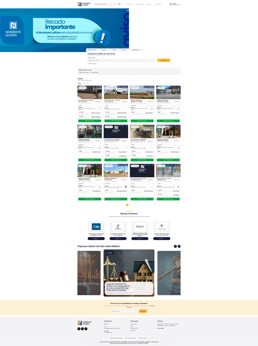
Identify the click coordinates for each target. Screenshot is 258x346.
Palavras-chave (91, 57)
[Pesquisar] (119, 4)
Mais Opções (158, 4)
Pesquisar (164, 60)
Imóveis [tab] (114, 49)
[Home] (84, 4)
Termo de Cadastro (131, 338)
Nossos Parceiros (139, 4)
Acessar (95, 238)
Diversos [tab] (124, 49)
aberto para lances (89, 120)
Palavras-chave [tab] (92, 49)
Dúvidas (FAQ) (134, 328)
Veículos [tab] (104, 49)
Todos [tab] (79, 83)
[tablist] (129, 49)
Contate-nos (134, 324)
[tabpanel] (129, 58)
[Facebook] (78, 328)
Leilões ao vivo (130, 4)
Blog (132, 326)
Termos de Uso (143, 338)
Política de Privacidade (117, 338)
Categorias (148, 4)
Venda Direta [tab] (135, 49)
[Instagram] (82, 328)
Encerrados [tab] (86, 83)
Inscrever (143, 311)
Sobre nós (133, 330)
